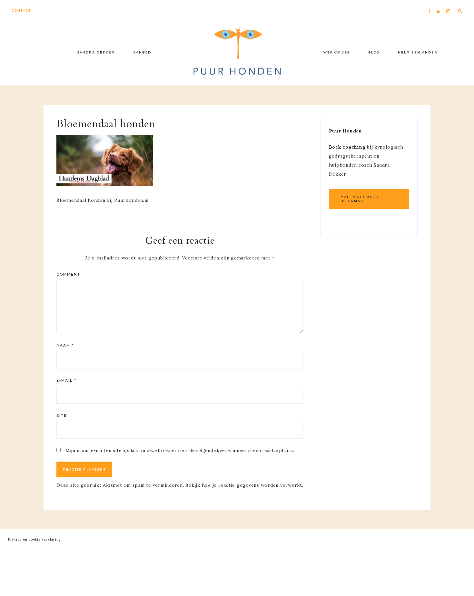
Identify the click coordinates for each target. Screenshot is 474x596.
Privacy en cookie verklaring (34, 539)
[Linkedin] (440, 3)
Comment (68, 274)
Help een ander (418, 52)
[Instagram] (449, 3)
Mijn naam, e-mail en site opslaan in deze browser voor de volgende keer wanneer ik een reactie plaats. (179, 450)
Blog (374, 52)
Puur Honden (237, 51)
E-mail (66, 380)
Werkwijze (336, 52)
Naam (65, 345)
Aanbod (142, 52)
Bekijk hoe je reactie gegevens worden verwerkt (243, 485)
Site (61, 415)
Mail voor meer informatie (360, 199)
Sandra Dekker (96, 52)
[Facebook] (431, 3)
